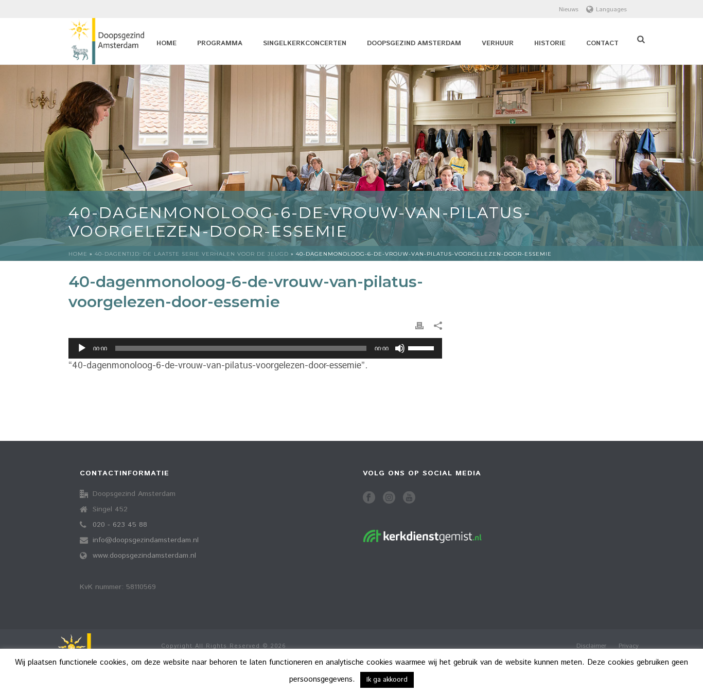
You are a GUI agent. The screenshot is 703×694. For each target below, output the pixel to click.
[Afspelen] (82, 348)
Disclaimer (591, 646)
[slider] (422, 347)
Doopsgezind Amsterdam (414, 43)
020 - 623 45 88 (120, 524)
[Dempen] (400, 348)
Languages (611, 9)
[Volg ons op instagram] (389, 498)
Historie (550, 43)
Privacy (629, 646)
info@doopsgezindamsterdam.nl (146, 540)
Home (166, 43)
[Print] (419, 326)
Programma (219, 43)
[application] (255, 348)
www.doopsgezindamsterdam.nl (144, 555)
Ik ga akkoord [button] (387, 680)
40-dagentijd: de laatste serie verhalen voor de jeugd (192, 254)
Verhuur (498, 43)
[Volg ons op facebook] (369, 498)
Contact (602, 43)
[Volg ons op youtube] (409, 498)
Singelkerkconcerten (304, 43)
